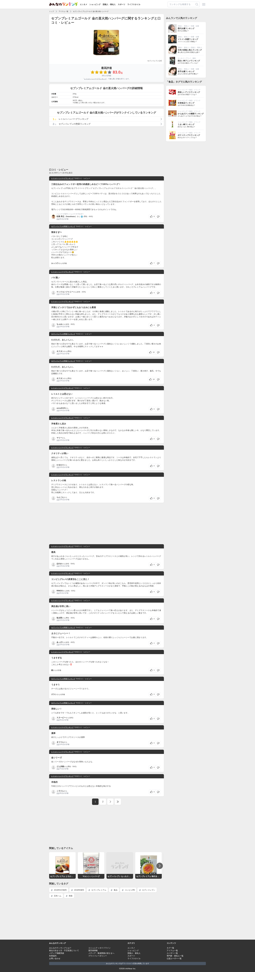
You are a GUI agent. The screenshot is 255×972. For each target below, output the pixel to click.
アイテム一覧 (63, 11)
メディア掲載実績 (56, 953)
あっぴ (59, 642)
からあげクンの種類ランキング (191, 114)
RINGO (60, 591)
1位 (58, 294)
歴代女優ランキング (186, 28)
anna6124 (61, 408)
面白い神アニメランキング (189, 61)
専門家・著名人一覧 (175, 956)
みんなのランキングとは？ (60, 948)
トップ (51, 11)
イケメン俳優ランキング (188, 39)
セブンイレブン (148, 890)
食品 (115, 890)
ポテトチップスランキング (189, 135)
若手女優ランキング (186, 71)
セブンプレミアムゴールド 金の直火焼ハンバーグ (91, 11)
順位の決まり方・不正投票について (64, 950)
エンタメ (83, 4)
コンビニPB (129, 890)
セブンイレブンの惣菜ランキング (63, 226)
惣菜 (70, 896)
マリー (59, 438)
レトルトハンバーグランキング (95, 79)
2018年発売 (79, 890)
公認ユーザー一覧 (174, 958)
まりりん (60, 742)
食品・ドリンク (194, 90)
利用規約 (53, 956)
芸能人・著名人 (109, 4)
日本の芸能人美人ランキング (190, 50)
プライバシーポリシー (97, 956)
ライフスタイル (133, 4)
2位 (58, 219)
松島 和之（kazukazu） (67, 216)
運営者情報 (93, 950)
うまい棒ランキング (186, 124)
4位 (58, 720)
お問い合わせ (54, 958)
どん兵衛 (60, 766)
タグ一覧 (170, 948)
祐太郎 (59, 618)
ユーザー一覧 (172, 953)
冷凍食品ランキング (186, 103)
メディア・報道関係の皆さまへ (101, 953)
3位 (58, 593)
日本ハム (57, 896)
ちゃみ (59, 324)
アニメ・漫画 (191, 58)
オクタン (60, 351)
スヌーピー (61, 717)
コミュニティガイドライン (99, 948)
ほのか (59, 564)
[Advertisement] (106, 147)
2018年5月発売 (60, 890)
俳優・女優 (195, 26)
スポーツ (121, 4)
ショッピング (95, 4)
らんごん (60, 497)
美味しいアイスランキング (189, 92)
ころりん (60, 791)
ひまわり (60, 465)
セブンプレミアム (98, 890)
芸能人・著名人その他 (199, 47)
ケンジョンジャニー (65, 292)
